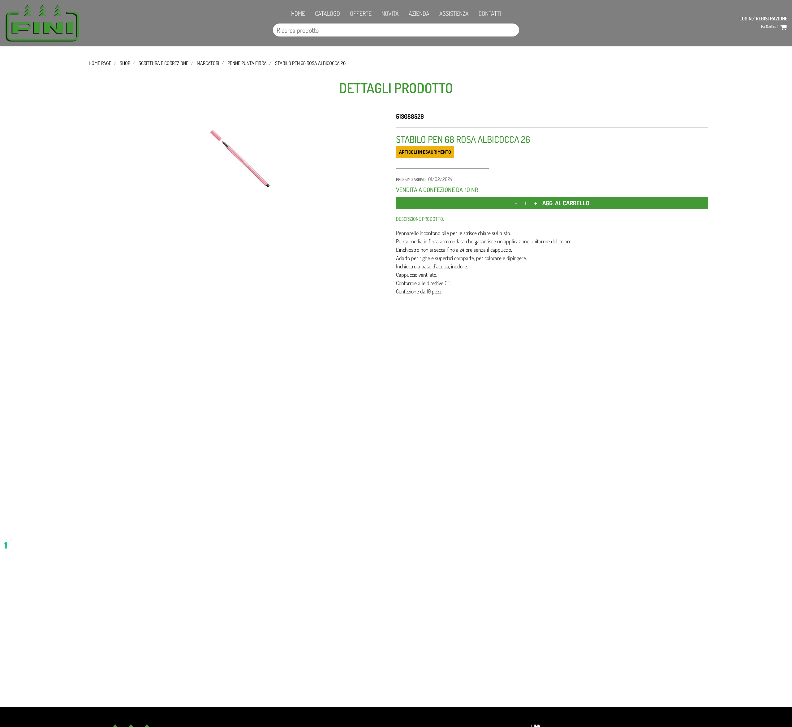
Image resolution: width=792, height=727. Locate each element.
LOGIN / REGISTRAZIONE (763, 18)
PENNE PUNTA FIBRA (247, 63)
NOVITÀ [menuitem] (390, 13)
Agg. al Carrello (565, 203)
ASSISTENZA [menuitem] (454, 13)
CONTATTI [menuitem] (490, 13)
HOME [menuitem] (298, 13)
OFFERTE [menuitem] (361, 13)
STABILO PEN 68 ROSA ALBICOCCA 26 (310, 63)
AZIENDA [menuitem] (419, 13)
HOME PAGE (100, 63)
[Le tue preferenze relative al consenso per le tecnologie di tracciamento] (6, 545)
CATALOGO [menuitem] (327, 13)
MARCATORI (208, 63)
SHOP (125, 63)
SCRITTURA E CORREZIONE (163, 63)
